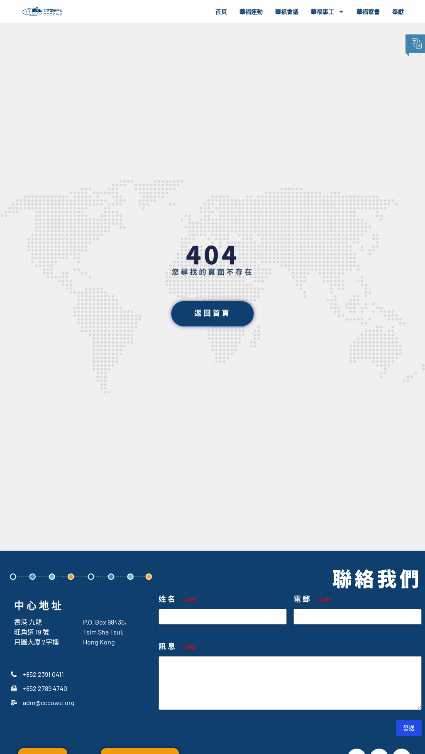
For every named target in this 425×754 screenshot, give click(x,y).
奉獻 (398, 11)
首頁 (221, 11)
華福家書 (368, 11)
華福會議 (286, 11)
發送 (409, 727)
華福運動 (251, 11)
